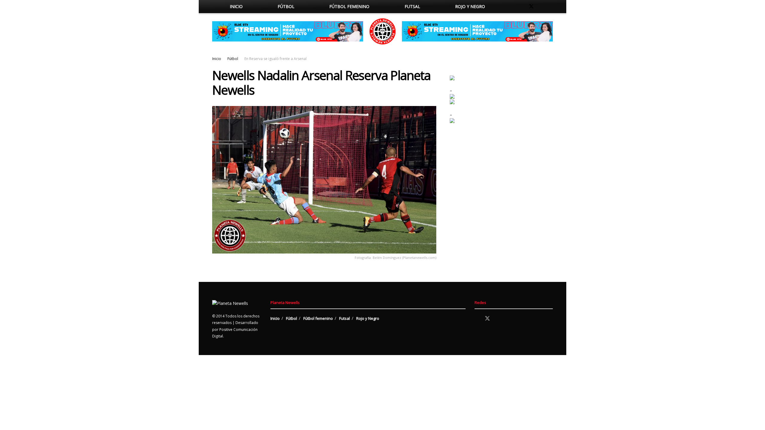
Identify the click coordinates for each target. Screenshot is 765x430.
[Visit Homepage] (382, 31)
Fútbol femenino (349, 6)
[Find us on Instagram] (541, 6)
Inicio (236, 6)
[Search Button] (509, 6)
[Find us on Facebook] (521, 6)
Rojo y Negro (470, 6)
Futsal (412, 6)
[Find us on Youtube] (551, 6)
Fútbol (286, 6)
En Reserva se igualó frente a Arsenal (275, 58)
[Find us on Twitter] (531, 6)
